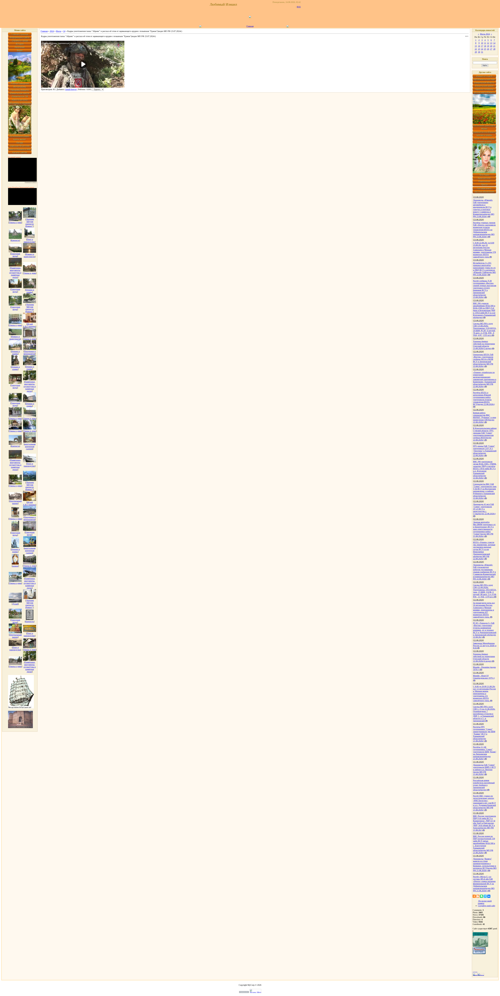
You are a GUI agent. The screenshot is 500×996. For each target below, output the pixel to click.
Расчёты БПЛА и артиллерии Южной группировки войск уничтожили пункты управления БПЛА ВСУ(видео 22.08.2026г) (484, 398)
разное (15, 566)
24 (64, 31)
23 (479, 49)
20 (491, 46)
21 (494, 46)
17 (482, 46)
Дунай (15, 604)
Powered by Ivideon (31, 182)
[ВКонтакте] (488, 896)
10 (482, 43)
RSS (299, 7)
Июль (58, 31)
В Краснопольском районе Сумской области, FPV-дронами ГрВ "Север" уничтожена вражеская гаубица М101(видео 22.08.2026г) (485, 434)
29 (476, 52)
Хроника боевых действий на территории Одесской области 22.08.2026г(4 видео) (484, 657)
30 (479, 52)
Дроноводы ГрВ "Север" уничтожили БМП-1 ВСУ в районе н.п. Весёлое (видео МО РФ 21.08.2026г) (484, 769)
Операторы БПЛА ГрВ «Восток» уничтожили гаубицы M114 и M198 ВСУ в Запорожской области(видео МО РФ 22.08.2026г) (483, 360)
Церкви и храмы (30, 291)
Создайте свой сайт (486, 906)
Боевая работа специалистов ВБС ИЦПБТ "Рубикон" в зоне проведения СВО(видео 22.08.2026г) (484, 417)
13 (491, 43)
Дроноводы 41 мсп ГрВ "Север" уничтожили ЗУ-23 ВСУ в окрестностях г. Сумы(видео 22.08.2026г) (484, 509)
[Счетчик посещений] (479, 953)
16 (479, 46)
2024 (52, 31)
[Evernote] (481, 896)
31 (482, 52)
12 (488, 43)
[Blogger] (477, 896)
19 (488, 46)
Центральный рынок (16, 502)
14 (494, 43)
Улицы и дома (15, 222)
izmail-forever (71, 89)
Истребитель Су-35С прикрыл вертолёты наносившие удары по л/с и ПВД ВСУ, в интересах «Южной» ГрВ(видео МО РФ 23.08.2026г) (484, 269)
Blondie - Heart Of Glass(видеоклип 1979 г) (484, 677)
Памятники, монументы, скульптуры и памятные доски (15, 272)
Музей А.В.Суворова (29, 325)
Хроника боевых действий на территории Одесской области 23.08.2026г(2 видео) (484, 345)
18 (485, 46)
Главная (250, 26)
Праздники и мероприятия (29, 352)
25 (485, 49)
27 (491, 49)
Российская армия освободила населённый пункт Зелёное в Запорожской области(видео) (484, 785)
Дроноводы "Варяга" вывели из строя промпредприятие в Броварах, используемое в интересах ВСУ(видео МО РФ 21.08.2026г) (485, 865)
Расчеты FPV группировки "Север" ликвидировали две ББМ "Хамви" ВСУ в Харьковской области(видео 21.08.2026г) (484, 734)
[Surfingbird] (485, 896)
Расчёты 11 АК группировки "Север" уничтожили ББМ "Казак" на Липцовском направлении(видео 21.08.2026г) (484, 753)
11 (485, 43)
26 (488, 49)
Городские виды (15, 255)
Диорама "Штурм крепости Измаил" (29, 222)
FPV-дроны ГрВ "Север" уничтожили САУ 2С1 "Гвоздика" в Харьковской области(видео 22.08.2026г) (484, 451)
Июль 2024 (485, 34)
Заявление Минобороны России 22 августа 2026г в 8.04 (484, 645)
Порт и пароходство (29, 240)
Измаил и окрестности (29, 255)
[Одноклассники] (474, 896)
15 (476, 46)
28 (494, 49)
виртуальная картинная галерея (29, 446)
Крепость (15, 240)
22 (476, 49)
